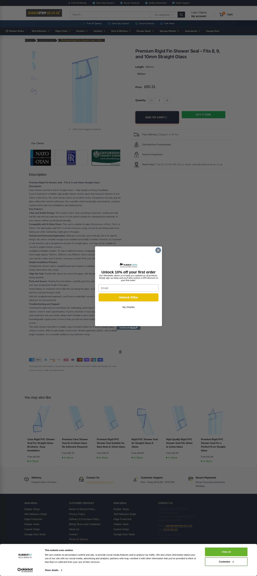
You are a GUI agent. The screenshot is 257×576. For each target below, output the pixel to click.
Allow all (226, 552)
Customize (224, 561)
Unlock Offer (128, 297)
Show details (51, 570)
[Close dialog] (158, 250)
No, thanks (128, 307)
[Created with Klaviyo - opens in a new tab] (128, 328)
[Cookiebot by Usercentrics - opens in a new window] (25, 570)
